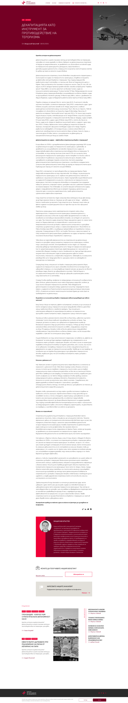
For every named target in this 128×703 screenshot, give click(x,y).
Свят (23, 19)
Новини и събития (64, 3)
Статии (48, 3)
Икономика (34, 638)
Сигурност (28, 19)
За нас (54, 3)
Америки (29, 611)
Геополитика (35, 611)
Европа (23, 611)
